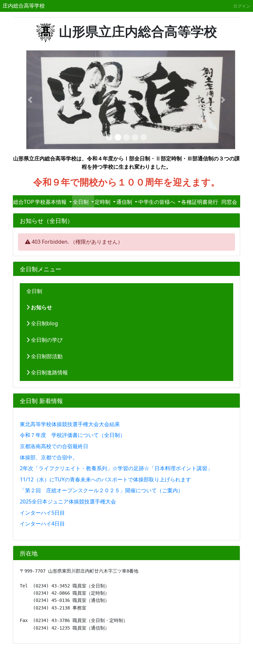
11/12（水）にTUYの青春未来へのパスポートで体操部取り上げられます (105, 479)
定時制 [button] (103, 201)
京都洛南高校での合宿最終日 (54, 446)
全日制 (34, 291)
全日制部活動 (46, 356)
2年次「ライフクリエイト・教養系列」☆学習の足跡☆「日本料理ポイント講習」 (116, 468)
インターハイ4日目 (42, 523)
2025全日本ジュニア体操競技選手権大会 (68, 501)
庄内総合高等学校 (24, 5)
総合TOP (23, 201)
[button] (30, 99)
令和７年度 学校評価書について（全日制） (72, 435)
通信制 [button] (124, 201)
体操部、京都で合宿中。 (49, 457)
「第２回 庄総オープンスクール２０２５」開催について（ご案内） (101, 490)
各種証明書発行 (199, 201)
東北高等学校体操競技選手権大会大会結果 (70, 424)
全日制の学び (46, 339)
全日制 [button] (81, 201)
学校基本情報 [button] (51, 201)
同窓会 (229, 201)
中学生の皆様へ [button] (157, 201)
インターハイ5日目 (42, 512)
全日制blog (44, 323)
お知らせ (41, 307)
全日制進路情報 (49, 372)
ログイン (241, 6)
